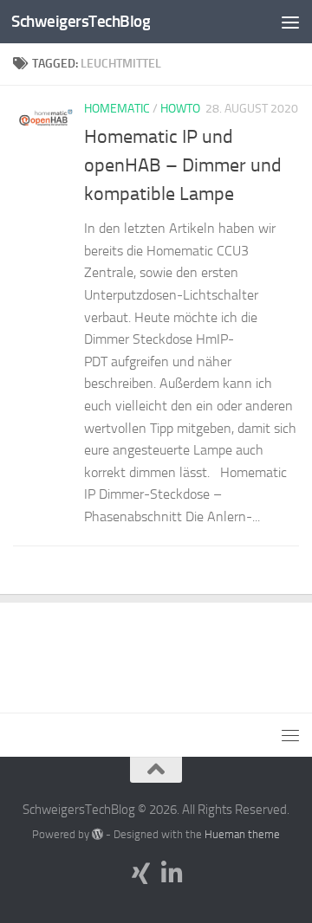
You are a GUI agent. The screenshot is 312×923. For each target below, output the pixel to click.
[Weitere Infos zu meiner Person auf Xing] (140, 874)
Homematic (117, 108)
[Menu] (290, 21)
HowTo (180, 108)
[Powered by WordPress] (97, 834)
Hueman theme (242, 834)
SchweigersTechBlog (80, 21)
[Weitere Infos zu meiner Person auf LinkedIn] (171, 874)
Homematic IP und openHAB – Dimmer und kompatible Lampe (183, 165)
